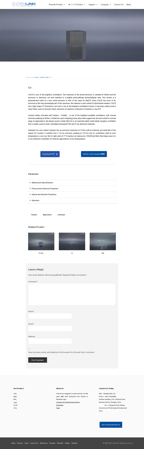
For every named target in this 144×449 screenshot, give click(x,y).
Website (31, 336)
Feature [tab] (34, 215)
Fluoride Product (56, 4)
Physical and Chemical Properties (45, 189)
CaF (15, 393)
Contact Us (119, 4)
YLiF (15, 408)
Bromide (60, 443)
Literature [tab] (61, 215)
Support (92, 4)
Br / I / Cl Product (76, 4)
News (128, 4)
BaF (15, 399)
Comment (33, 281)
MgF (15, 396)
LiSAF (15, 402)
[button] (72, 183)
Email (31, 324)
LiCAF (15, 405)
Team (58, 408)
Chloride (74, 443)
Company (105, 4)
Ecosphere (59, 405)
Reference (44, 443)
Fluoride (52, 443)
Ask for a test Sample (94, 154)
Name (31, 311)
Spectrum (35, 200)
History (19, 443)
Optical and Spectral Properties (44, 194)
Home (13, 443)
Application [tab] (47, 215)
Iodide (67, 443)
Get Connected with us (111, 424)
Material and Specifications (42, 183)
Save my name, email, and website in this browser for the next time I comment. (61, 352)
